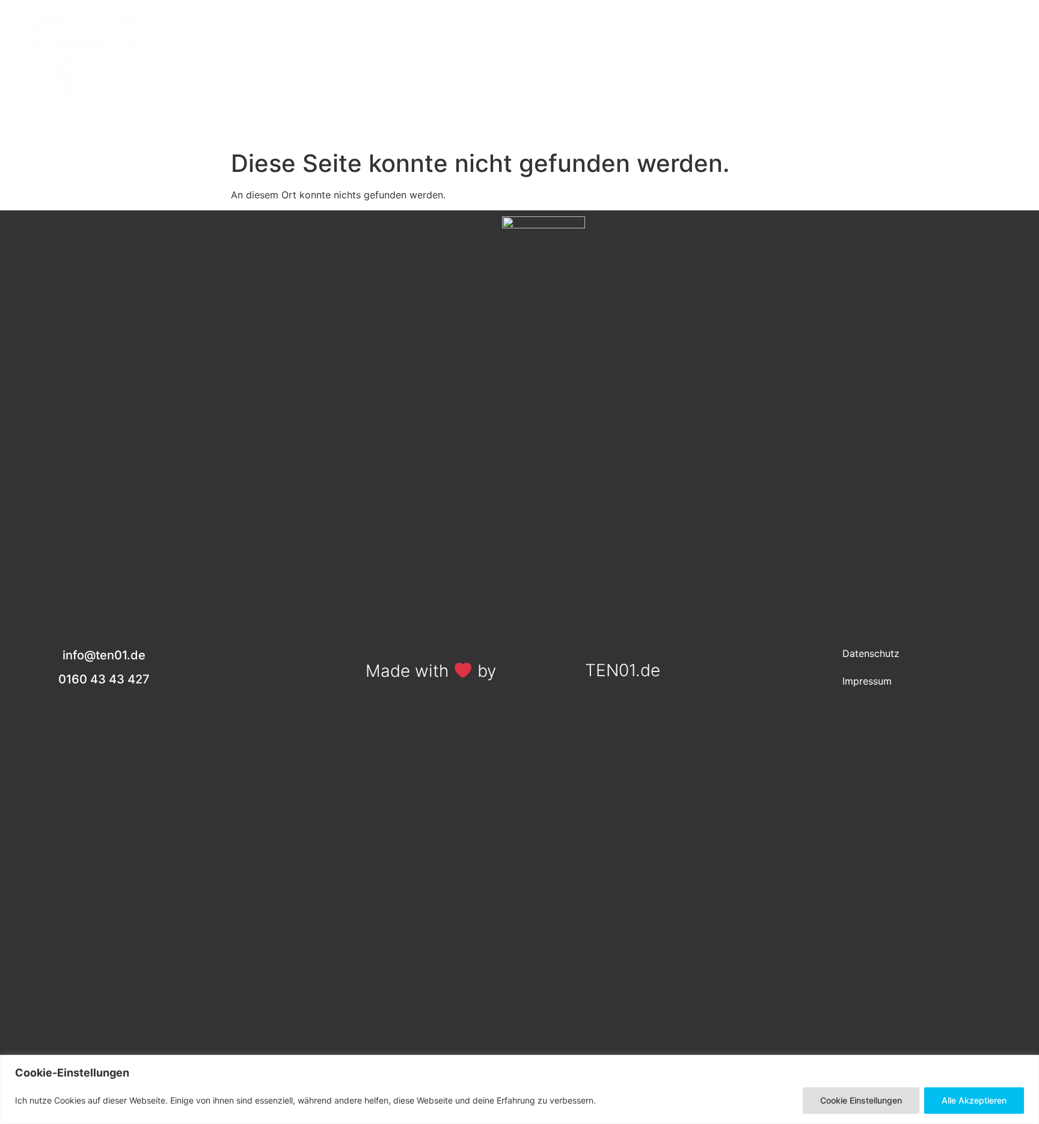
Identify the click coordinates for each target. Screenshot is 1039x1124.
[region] (519, 1089)
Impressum (867, 681)
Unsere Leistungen (304, 67)
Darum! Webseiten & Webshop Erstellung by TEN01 (612, 67)
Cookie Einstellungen (861, 1100)
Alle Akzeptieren (974, 1100)
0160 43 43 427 (951, 50)
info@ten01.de (951, 76)
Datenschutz (871, 653)
